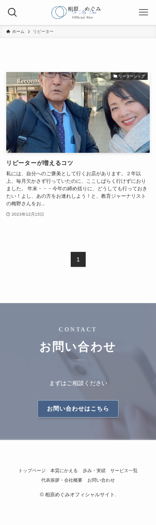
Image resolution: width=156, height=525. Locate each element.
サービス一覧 (124, 470)
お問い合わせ (101, 480)
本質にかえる (64, 470)
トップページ (32, 470)
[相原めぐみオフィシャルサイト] (78, 12)
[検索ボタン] (12, 12)
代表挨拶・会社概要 (61, 480)
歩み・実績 (94, 470)
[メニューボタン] (143, 12)
